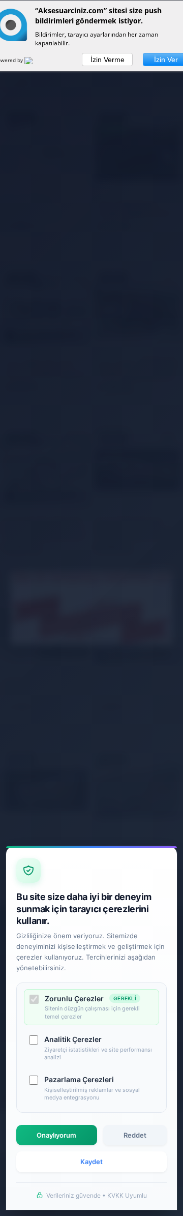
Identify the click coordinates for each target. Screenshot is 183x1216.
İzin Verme (107, 59)
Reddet (135, 1135)
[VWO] (34, 62)
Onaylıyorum (56, 1135)
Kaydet (91, 1161)
